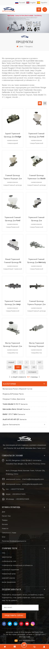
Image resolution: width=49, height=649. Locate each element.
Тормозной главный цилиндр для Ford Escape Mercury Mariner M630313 (13, 219)
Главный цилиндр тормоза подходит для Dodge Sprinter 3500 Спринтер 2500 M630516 (36, 303)
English (33, 2)
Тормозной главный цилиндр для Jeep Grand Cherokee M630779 (13, 303)
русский (22, 2)
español (44, 2)
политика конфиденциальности (14, 541)
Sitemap (22, 637)
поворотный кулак (9, 574)
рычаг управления (9, 582)
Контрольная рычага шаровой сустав (17, 388)
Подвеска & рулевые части (13, 393)
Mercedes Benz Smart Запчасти (16, 409)
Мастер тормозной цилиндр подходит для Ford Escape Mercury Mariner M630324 (12, 345)
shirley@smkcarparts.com (32, 484)
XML (28, 637)
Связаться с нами (9, 533)
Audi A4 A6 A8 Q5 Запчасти (15, 419)
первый (11, 362)
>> (22, 372)
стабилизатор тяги (9, 561)
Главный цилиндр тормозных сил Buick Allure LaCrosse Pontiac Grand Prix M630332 (36, 177)
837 (14, 372)
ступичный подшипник (10, 569)
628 (9, 367)
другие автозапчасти (11, 424)
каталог (5, 524)
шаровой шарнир (8, 578)
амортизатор (7, 557)
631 (34, 367)
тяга (3, 553)
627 (39, 362)
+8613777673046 (17, 489)
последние (32, 372)
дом (3, 512)
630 (26, 367)
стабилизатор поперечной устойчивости (17, 565)
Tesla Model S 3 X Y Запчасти (15, 404)
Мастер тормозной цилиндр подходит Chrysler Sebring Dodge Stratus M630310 (36, 345)
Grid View (40, 103)
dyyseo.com (40, 634)
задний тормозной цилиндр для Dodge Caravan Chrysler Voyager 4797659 (12, 135)
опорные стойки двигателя (14, 399)
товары (4, 520)
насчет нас (6, 516)
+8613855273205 (18, 494)
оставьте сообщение (24, 645)
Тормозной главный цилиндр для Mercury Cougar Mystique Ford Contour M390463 (36, 261)
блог (3, 537)
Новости (5, 528)
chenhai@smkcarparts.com (33, 479)
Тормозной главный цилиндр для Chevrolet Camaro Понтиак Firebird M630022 (36, 219)
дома (21, 46)
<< (20, 362)
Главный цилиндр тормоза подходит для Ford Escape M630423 (13, 177)
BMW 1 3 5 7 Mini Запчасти (14, 414)
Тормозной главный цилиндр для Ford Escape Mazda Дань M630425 (36, 135)
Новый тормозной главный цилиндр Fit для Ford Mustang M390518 (12, 261)
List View (45, 103)
